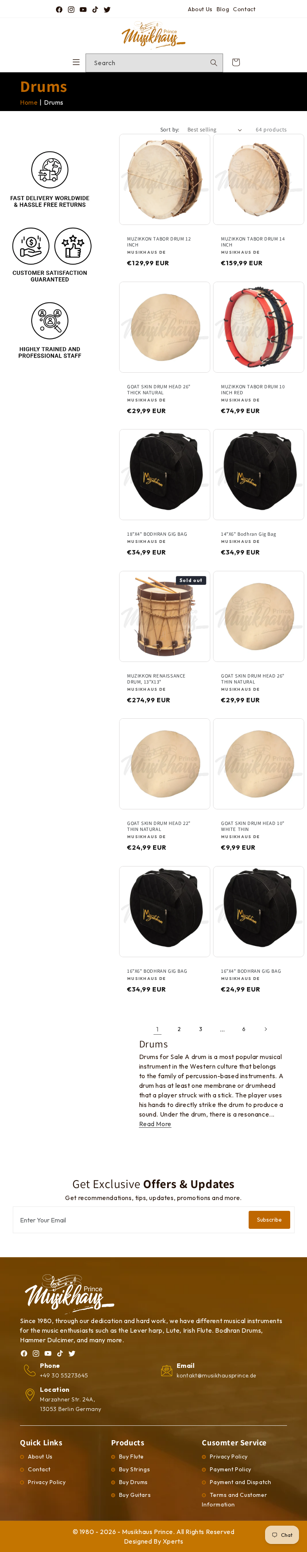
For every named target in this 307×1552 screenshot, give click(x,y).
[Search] (214, 63)
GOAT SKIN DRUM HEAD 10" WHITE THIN (253, 826)
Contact (244, 9)
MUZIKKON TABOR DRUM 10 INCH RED (253, 389)
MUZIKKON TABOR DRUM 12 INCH (159, 242)
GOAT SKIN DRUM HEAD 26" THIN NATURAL (253, 678)
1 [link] (157, 1029)
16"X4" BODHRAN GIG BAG (251, 971)
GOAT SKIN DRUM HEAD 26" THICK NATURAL (159, 389)
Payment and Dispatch (240, 1482)
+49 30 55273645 (64, 1375)
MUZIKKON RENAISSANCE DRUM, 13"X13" (156, 678)
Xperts (173, 1541)
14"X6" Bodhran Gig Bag (248, 534)
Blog (223, 9)
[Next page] (265, 1029)
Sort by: (169, 129)
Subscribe (269, 1219)
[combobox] (154, 63)
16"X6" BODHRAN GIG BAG (157, 971)
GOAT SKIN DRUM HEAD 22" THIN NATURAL (159, 826)
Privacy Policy (47, 1482)
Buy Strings (134, 1469)
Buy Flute (131, 1456)
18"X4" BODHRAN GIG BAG (157, 534)
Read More (155, 1124)
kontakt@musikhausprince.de (217, 1375)
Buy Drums (133, 1482)
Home (29, 102)
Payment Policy (230, 1469)
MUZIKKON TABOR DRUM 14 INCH (253, 242)
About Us (200, 9)
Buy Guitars (135, 1494)
